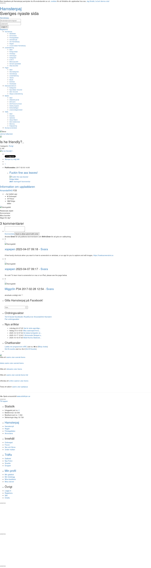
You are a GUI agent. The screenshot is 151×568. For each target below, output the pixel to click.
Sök (6, 495)
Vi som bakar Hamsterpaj (17, 46)
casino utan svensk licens (15, 357)
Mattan (7, 96)
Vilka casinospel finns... (31, 330)
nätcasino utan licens (14, 369)
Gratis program (14, 106)
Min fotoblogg (10, 477)
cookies (54, 1)
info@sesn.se (96, 501)
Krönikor (12, 82)
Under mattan (10, 449)
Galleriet (12, 118)
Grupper (8, 465)
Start (10, 50)
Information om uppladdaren (17, 186)
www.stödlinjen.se (23, 396)
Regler (11, 44)
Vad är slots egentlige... (32, 328)
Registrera (9, 493)
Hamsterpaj (8, 32)
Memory (12, 124)
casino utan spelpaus (20, 386)
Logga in (8, 490)
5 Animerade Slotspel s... (32, 335)
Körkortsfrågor (14, 108)
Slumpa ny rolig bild (12, 159)
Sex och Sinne (10, 447)
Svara (44, 249)
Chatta (7, 498)
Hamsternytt (13, 40)
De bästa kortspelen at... (32, 333)
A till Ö (11, 60)
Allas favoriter (13, 66)
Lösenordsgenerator (16, 110)
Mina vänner (9, 481)
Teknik (11, 78)
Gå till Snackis (31, 349)
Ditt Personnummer (15, 104)
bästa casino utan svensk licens (12, 363)
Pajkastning (13, 126)
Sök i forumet (13, 92)
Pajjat (6, 68)
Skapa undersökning (16, 94)
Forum (7, 445)
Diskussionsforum (10, 86)
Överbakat (12, 84)
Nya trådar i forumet (15, 90)
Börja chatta (42, 346)
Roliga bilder (13, 52)
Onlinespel (12, 56)
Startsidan (12, 34)
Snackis (12, 116)
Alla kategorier (14, 72)
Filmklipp (12, 54)
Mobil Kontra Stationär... (32, 337)
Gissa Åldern (13, 120)
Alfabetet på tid (14, 100)
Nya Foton (9, 461)
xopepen (10, 249)
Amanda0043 (6, 190)
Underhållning (9, 48)
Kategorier (12, 58)
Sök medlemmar (14, 122)
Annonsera (13, 36)
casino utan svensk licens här (17, 375)
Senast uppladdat (15, 64)
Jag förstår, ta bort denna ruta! (98, 1)
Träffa (6, 112)
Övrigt (11, 146)
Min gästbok (9, 474)
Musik (11, 80)
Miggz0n (10, 289)
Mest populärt (13, 62)
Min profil (10, 470)
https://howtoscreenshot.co (103, 255)
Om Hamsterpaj (14, 42)
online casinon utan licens (18, 381)
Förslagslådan (14, 38)
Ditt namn (12, 102)
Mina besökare (10, 479)
